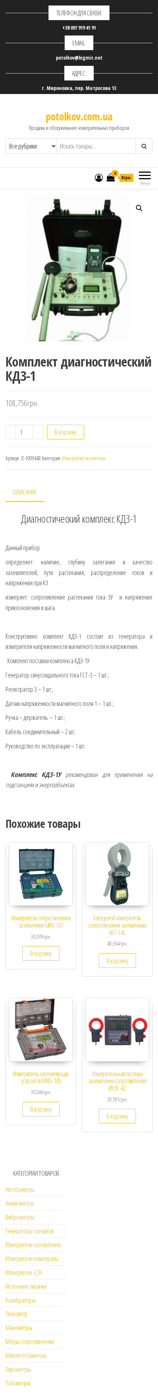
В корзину (65, 432)
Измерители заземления (83, 458)
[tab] (30, 492)
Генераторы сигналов (30, 1231)
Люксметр (17, 1313)
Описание (25, 492)
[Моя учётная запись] (99, 177)
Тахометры (18, 1382)
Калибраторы (20, 1300)
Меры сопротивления (30, 1341)
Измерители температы (32, 1258)
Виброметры (20, 1217)
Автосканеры (20, 1189)
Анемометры (20, 1203)
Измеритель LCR (24, 1272)
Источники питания (26, 1286)
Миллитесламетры (26, 1355)
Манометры (19, 1327)
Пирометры (18, 1369)
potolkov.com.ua (79, 116)
